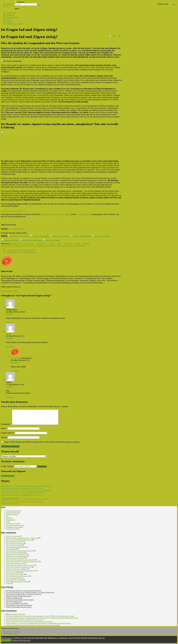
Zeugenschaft (39, 501)
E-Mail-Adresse (8, 433)
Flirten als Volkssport (12, 620)
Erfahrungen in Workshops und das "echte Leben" (20, 625)
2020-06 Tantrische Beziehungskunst (16, 556)
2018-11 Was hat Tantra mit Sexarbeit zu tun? (19, 567)
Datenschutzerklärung (12, 514)
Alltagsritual (5, 486)
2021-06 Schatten (11, 549)
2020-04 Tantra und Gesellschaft (15, 558)
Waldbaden (18, 501)
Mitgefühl (34, 488)
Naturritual (41, 488)
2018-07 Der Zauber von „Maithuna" (16, 569)
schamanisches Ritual (20, 492)
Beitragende (10, 15)
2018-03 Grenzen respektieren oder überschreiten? (54, 246)
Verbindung (4, 501)
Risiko (7, 492)
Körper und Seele (26, 488)
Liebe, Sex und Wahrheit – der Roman (17, 603)
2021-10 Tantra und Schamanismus (16, 547)
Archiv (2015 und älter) (15, 24)
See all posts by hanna (9, 291)
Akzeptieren (6, 640)
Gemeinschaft (36, 486)
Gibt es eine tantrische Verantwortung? (42, 621)
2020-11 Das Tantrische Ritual (14, 552)
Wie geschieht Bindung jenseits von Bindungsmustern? (21, 618)
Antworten (10, 322)
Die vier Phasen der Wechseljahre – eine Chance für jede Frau (23, 594)
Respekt (78, 244)
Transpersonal (26, 498)
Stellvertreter (34, 495)
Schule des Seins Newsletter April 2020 (17, 621)
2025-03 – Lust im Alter (13, 536)
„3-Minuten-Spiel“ (84, 214)
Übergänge (17, 503)
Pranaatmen (30, 490)
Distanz (13, 486)
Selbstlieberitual (32, 492)
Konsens (86, 244)
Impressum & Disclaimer (13, 512)
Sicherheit (26, 494)
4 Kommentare (79, 246)
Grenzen (51, 244)
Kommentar (6, 424)
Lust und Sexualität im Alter (14, 601)
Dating (59, 244)
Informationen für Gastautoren (14, 527)
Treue (47, 498)
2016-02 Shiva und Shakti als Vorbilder (17, 581)
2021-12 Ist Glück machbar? (14, 545)
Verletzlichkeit (28, 244)
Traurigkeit (42, 498)
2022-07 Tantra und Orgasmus (14, 543)
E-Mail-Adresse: (7, 466)
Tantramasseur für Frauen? (67, 616)
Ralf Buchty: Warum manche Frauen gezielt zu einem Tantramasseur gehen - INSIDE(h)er (31, 616)
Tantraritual (9, 498)
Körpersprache (17, 488)
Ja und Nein (68, 244)
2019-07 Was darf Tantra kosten (15, 563)
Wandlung (32, 501)
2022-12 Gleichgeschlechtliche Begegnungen (19, 540)
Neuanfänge (4, 490)
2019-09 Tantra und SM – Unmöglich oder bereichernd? (22, 561)
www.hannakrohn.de (16, 229)
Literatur (9, 21)
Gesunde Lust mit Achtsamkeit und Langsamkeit (20, 600)
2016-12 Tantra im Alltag (13, 578)
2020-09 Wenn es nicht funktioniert (16, 554)
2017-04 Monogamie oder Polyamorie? (17, 576)
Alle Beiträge (11, 13)
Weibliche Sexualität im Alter (14, 598)
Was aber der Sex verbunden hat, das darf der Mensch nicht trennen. (58, 618)
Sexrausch (42, 492)
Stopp (40, 495)
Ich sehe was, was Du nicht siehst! (20, 250)
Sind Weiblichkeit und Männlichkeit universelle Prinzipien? (54, 623)
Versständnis (11, 501)
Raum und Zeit (47, 490)
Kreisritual (9, 488)
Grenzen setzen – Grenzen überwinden (22, 252)
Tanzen (20, 498)
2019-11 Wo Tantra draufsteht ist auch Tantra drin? (20, 560)
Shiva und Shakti (16, 495)
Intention (3, 488)
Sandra (8, 334)
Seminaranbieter (12, 17)
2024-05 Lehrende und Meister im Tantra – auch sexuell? (22, 538)
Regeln (3, 492)
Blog (8, 6)
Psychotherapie (38, 490)
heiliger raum (46, 486)
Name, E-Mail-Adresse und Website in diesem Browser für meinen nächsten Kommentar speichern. (42, 442)
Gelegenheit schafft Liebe (18, 614)
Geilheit (30, 486)
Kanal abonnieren (8, 476)
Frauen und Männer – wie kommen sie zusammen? (20, 623)
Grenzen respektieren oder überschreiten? (32, 620)
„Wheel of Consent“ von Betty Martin (55, 214)
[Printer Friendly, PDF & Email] (115, 36)
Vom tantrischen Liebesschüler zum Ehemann (19, 605)
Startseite (9, 4)
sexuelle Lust (6, 495)
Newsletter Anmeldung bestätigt (15, 525)
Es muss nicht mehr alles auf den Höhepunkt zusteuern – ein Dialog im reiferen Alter (30, 592)
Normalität (11, 490)
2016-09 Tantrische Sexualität (14, 580)
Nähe (17, 490)
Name (4, 428)
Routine (11, 492)
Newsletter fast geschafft (13, 523)
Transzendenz (35, 498)
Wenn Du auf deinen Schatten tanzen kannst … (19, 596)
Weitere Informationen (21, 640)
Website (4, 437)
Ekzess (17, 486)
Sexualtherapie (15, 244)
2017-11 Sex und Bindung (13, 572)
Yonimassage (41, 244)
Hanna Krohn (6, 246)
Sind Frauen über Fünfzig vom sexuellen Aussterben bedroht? (23, 590)
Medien (9, 19)
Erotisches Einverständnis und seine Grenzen (19, 607)
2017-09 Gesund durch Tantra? (15, 574)
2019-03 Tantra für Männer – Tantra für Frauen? (19, 565)
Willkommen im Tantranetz (13, 511)
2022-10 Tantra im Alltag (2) (14, 541)
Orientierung (22, 490)
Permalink (10, 314)
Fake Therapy (23, 486)
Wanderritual (25, 501)
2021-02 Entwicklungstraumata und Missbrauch (19, 551)
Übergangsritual (7, 503)
